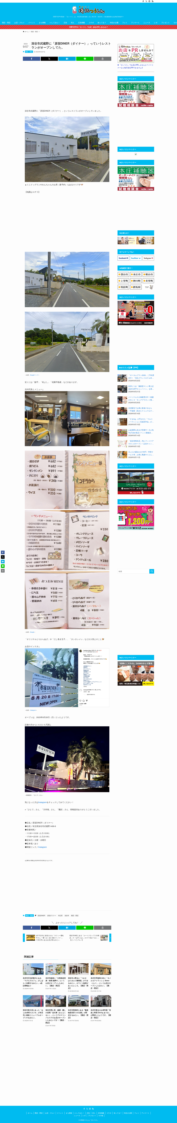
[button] (31, 59)
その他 (100, 1115)
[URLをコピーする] (102, 59)
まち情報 (69, 1113)
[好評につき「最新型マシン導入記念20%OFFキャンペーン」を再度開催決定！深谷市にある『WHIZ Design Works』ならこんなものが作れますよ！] (122, 389)
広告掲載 (101, 1113)
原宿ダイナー (51, 915)
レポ (84, 1115)
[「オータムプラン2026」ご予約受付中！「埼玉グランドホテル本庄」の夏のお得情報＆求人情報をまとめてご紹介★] (122, 378)
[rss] (152, 1)
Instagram (33, 710)
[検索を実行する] (151, 571)
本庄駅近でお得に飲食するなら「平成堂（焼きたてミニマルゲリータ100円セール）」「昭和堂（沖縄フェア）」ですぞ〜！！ (141, 409)
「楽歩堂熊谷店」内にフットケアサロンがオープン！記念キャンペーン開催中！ (141, 442)
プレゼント (92, 1115)
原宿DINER (41, 915)
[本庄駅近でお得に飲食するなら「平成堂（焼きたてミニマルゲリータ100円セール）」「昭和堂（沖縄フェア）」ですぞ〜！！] (122, 410)
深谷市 (67, 915)
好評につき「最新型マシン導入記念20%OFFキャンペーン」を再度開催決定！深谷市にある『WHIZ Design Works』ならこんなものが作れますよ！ (141, 387)
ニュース (77, 1115)
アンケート (145, 1113)
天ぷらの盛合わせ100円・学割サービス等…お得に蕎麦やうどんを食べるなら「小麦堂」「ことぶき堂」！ (141, 453)
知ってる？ (118, 1113)
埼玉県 (60, 915)
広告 (88, 1113)
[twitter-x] (146, 1)
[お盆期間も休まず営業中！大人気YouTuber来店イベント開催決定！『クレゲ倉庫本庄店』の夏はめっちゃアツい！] (122, 432)
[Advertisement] (67, 84)
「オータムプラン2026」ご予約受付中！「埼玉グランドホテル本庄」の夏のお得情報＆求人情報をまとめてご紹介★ (141, 376)
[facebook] (143, 1)
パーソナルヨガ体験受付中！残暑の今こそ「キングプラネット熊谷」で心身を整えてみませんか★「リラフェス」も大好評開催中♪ (141, 398)
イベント (60, 1113)
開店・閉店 (29, 52)
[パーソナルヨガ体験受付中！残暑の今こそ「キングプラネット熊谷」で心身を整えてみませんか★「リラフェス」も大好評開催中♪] (122, 400)
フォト (136, 1113)
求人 (93, 1113)
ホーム (30, 1113)
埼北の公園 (128, 1113)
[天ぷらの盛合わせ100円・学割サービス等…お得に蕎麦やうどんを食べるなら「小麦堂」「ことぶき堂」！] (122, 454)
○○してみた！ (79, 1113)
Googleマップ (34, 375)
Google (32, 632)
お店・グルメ (50, 1113)
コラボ (109, 1113)
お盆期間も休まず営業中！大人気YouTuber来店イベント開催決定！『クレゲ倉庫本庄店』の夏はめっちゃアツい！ (141, 431)
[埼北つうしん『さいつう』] (88, 10)
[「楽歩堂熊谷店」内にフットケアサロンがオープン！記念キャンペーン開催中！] (122, 443)
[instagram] (149, 1)
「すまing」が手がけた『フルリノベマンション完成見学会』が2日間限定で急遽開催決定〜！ (140, 420)
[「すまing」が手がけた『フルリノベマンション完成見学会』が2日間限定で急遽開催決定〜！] (122, 421)
